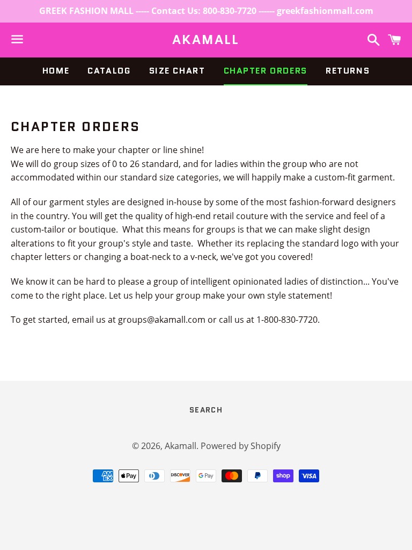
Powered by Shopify (241, 446)
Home (55, 70)
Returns (348, 70)
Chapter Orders (265, 70)
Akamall (206, 40)
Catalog (108, 70)
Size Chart (177, 70)
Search (206, 409)
